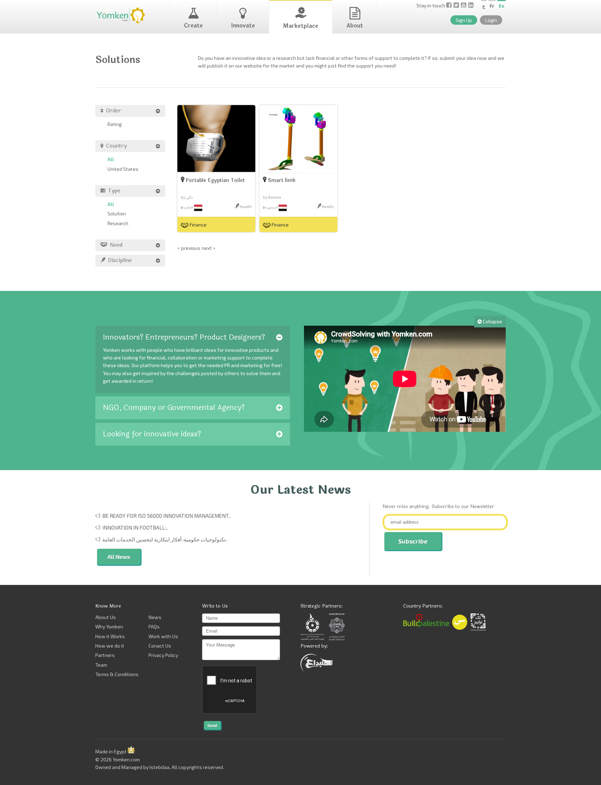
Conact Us (160, 646)
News (155, 617)
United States (122, 169)
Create (193, 25)
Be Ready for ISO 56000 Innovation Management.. (166, 516)
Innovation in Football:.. (135, 527)
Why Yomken (109, 626)
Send (212, 725)
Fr (492, 6)
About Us (105, 617)
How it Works (110, 636)
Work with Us (163, 636)
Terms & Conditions (116, 674)
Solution (116, 213)
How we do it (109, 646)
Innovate (243, 25)
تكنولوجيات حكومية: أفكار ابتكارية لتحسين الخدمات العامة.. (164, 539)
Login (491, 20)
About (354, 25)
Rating (114, 124)
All (110, 159)
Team (101, 665)
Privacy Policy (163, 655)
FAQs (154, 626)
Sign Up (464, 20)
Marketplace (300, 26)
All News (118, 556)
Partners (105, 655)
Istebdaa (159, 767)
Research (117, 223)
